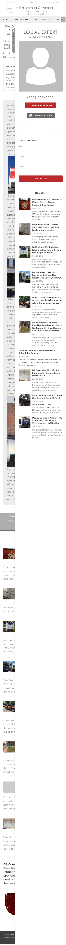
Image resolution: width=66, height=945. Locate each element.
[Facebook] (6, 46)
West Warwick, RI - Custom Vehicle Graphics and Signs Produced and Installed (45, 227)
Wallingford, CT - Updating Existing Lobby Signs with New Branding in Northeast (46, 250)
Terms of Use (10, 937)
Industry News (41, 19)
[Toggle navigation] (10, 9)
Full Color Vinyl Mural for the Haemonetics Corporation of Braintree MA (46, 373)
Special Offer (22, 19)
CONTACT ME (41, 179)
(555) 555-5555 (40, 97)
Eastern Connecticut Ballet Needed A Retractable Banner (37, 351)
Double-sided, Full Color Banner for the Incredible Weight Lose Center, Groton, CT (47, 275)
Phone (22, 156)
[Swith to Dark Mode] (33, 2)
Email (21, 166)
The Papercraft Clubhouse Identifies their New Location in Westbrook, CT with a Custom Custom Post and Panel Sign (47, 326)
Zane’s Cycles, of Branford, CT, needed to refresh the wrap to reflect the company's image (47, 300)
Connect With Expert (40, 105)
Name (21, 146)
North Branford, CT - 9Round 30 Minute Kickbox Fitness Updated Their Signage (47, 202)
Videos (6, 19)
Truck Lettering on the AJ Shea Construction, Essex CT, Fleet (47, 396)
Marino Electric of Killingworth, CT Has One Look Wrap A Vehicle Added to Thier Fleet (47, 420)
